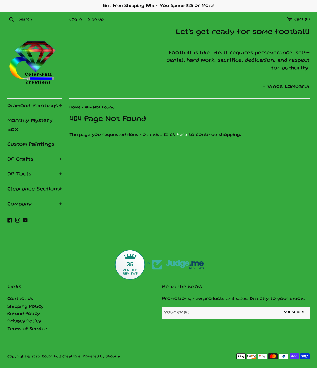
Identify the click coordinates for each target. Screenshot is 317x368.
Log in (75, 19)
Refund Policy (23, 314)
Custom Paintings (30, 144)
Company (34, 204)
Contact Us (20, 299)
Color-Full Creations (61, 356)
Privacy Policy (24, 321)
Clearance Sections (34, 189)
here (182, 135)
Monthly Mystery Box (30, 125)
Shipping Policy (25, 307)
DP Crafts (34, 159)
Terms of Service (27, 329)
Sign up (96, 19)
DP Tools (34, 174)
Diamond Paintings (34, 106)
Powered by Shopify (101, 356)
